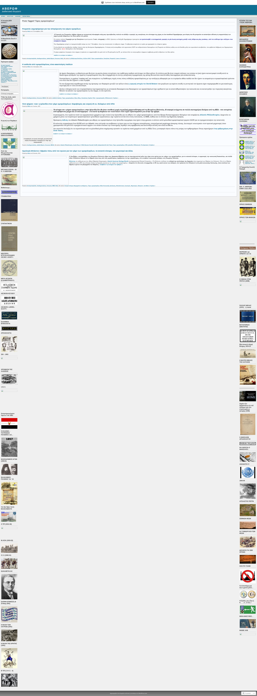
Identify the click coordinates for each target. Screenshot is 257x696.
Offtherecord (108, 98)
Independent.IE (102, 145)
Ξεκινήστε (151, 2)
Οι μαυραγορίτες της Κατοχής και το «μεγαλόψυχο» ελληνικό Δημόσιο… (9, 77)
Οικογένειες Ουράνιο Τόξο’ (88, 98)
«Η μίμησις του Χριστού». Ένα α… (250, 162)
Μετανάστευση (120, 185)
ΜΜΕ (53, 185)
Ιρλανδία (130, 145)
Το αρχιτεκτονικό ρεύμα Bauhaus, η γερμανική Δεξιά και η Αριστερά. (8, 72)
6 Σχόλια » (152, 145)
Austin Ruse (76, 145)
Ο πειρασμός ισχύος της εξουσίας (6, 69)
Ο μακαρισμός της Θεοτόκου (8, 74)
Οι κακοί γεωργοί (5, 65)
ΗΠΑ (126, 145)
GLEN (95, 145)
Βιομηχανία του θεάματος (80, 185)
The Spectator (144, 145)
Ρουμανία (112, 58)
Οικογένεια (106, 58)
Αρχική (3, 16)
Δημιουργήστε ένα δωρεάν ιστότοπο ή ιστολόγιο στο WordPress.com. (128, 693)
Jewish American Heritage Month (118, 161)
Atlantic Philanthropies (210, 115)
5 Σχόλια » (152, 185)
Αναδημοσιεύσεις (41, 58)
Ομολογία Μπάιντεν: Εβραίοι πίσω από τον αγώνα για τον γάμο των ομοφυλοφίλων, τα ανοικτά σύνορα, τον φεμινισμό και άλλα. (77, 151)
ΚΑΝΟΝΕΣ (18, 16)
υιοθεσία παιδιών (56, 98)
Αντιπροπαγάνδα (31, 58)
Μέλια (246, 151)
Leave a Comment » (121, 58)
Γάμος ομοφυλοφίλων (97, 58)
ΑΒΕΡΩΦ (10, 8)
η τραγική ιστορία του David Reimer (143, 84)
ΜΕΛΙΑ (44, 98)
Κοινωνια (57, 58)
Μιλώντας (72, 161)
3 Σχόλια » (115, 98)
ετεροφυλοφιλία (100, 98)
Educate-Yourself (88, 145)
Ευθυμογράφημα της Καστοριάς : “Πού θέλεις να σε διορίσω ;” (9, 81)
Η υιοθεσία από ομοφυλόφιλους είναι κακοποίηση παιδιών (47, 64)
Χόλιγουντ (140, 185)
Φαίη (28, 31)
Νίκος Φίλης (77, 98)
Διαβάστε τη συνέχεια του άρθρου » (63, 55)
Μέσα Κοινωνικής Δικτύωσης (108, 185)
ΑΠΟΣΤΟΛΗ (10, 16)
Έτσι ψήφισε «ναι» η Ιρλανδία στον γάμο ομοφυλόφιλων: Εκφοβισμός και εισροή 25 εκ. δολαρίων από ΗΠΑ (68, 104)
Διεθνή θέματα (50, 58)
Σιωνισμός (127, 185)
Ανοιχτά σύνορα (68, 185)
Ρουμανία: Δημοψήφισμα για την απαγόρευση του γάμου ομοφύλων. (51, 29)
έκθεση (65, 120)
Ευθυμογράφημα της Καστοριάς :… (250, 143)
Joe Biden (146, 185)
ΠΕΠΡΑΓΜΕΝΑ (26, 16)
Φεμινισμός (134, 185)
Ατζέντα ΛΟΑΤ (87, 58)
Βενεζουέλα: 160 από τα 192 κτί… (249, 148)
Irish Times (109, 145)
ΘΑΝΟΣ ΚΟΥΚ (249, 141)
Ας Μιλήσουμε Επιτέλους (76, 58)
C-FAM (82, 145)
